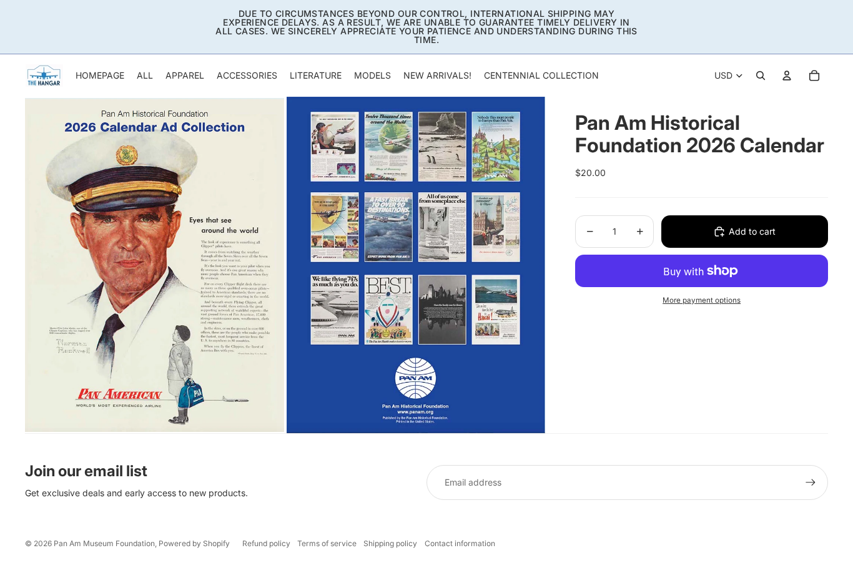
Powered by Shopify (194, 543)
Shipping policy (390, 543)
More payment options (702, 300)
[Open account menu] (787, 75)
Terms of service (327, 543)
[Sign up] (810, 482)
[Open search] (760, 75)
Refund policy (266, 543)
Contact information (460, 543)
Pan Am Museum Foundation (104, 543)
